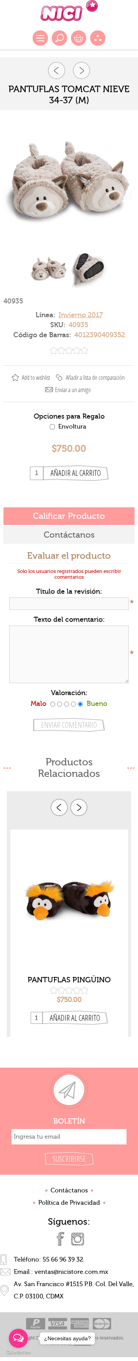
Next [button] (78, 807)
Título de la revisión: (69, 592)
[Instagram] (77, 1239)
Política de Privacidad (69, 1202)
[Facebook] (61, 1239)
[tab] (69, 516)
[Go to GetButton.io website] (18, 1353)
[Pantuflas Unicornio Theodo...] (81, 70)
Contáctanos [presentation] (69, 535)
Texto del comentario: (69, 620)
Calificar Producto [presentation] (69, 516)
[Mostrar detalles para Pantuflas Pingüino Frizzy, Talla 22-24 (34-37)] (69, 900)
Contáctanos (69, 1190)
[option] (69, 933)
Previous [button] (59, 807)
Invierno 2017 (81, 315)
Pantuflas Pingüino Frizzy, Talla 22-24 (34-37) (69, 980)
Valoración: (69, 693)
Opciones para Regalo (69, 416)
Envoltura (72, 426)
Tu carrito (78, 38)
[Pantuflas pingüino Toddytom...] (56, 70)
